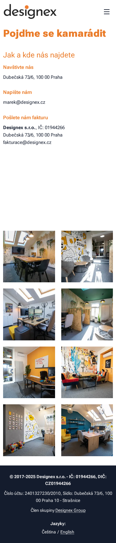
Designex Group (70, 510)
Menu (107, 11)
